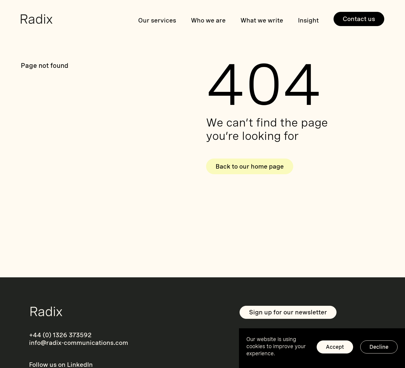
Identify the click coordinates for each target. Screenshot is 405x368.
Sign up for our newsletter (288, 312)
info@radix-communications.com (78, 342)
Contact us (359, 19)
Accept (335, 347)
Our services (157, 20)
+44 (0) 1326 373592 (60, 335)
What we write (261, 20)
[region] (322, 348)
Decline (378, 347)
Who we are (208, 20)
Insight (308, 20)
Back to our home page (250, 166)
